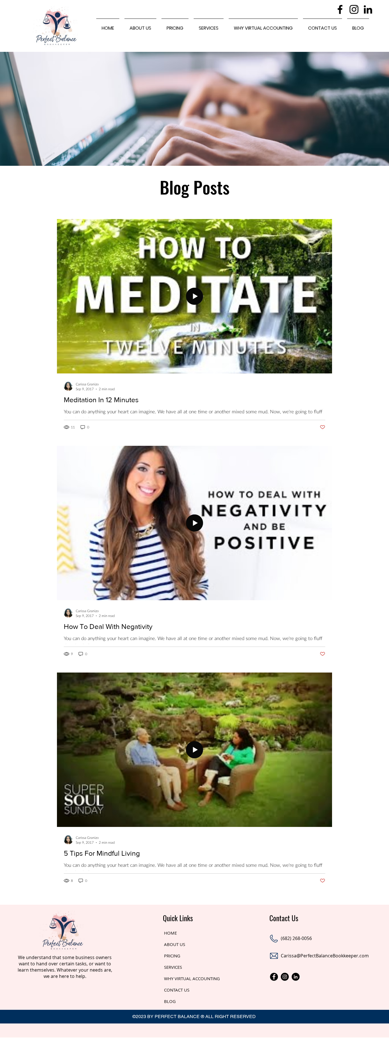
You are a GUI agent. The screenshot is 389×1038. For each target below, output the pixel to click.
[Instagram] (354, 9)
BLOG (170, 1001)
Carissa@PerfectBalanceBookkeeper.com (325, 956)
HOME (170, 933)
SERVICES (173, 967)
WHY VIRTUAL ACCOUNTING (192, 978)
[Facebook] (340, 9)
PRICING (172, 956)
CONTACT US (176, 990)
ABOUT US (174, 944)
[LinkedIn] (368, 9)
